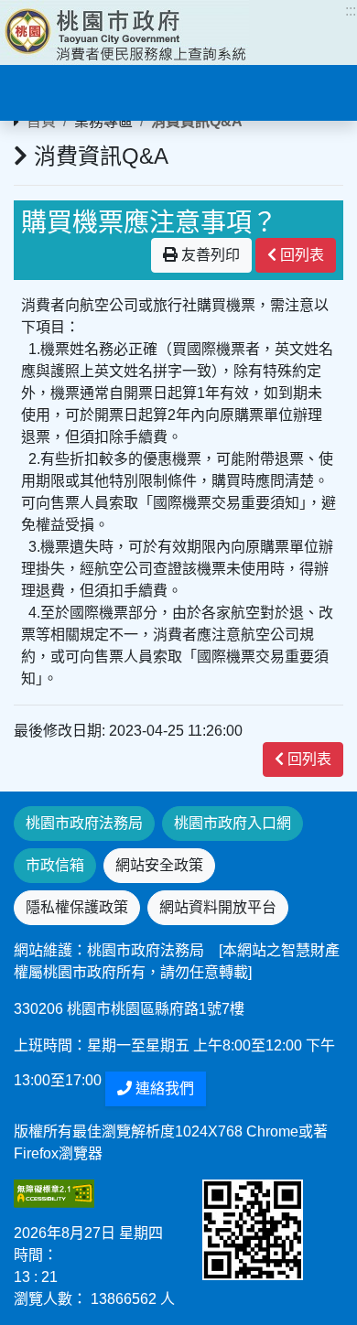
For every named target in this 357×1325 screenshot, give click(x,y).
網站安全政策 (159, 865)
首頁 (41, 121)
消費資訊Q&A (197, 121)
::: (350, 10)
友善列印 (209, 255)
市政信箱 (55, 865)
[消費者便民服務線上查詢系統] (124, 32)
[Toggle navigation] (40, 90)
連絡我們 (163, 1088)
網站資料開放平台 (217, 907)
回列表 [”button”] (300, 255)
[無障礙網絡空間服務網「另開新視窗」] (54, 1193)
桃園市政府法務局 (84, 823)
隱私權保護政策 (77, 907)
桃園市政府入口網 (232, 823)
